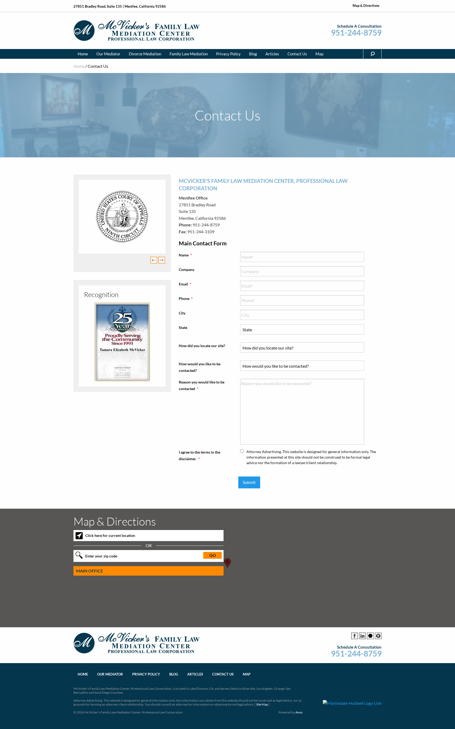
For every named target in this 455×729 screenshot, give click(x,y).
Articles (272, 53)
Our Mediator (108, 53)
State (183, 327)
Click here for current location (110, 535)
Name (185, 255)
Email (185, 284)
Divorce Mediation (145, 53)
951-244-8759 (356, 32)
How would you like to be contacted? (199, 367)
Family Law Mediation (189, 53)
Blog (253, 53)
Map (319, 53)
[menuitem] (82, 54)
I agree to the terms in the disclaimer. (199, 455)
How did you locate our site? (202, 345)
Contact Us (297, 53)
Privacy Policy (228, 53)
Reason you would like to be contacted (201, 385)
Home (83, 53)
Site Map (262, 704)
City (182, 313)
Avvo (299, 712)
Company (186, 269)
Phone (186, 298)
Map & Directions (366, 5)
